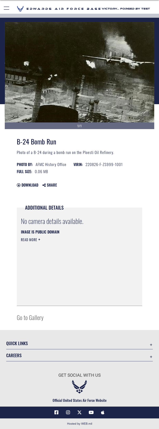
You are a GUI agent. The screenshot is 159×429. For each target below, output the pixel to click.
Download (29, 185)
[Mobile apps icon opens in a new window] (103, 412)
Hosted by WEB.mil (79, 423)
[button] (6, 9)
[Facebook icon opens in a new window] (56, 412)
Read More (29, 239)
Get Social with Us (79, 375)
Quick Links (17, 343)
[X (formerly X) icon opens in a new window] (79, 412)
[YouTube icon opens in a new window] (91, 412)
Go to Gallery (30, 317)
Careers (14, 355)
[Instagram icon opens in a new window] (68, 412)
